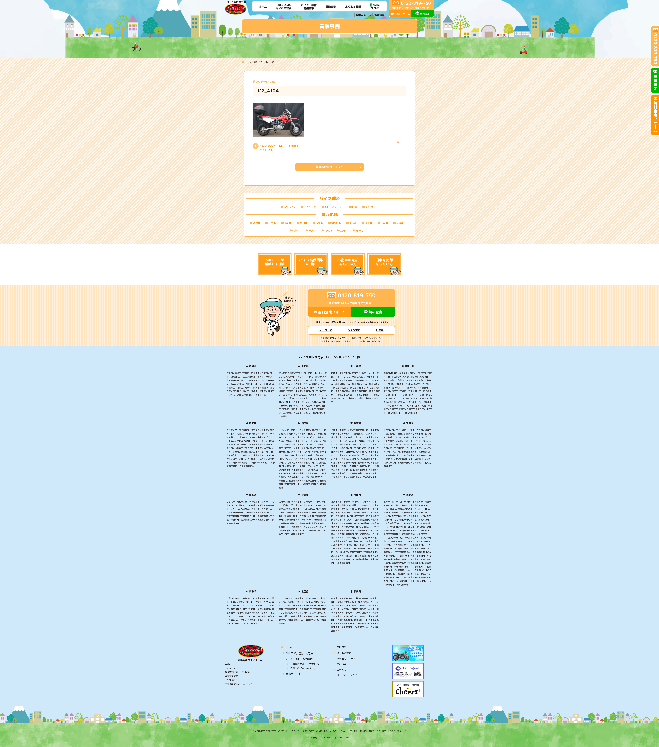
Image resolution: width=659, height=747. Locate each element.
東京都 (352, 223)
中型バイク (310, 207)
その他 (369, 207)
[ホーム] (262, 6)
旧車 (354, 207)
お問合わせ (343, 669)
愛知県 (303, 223)
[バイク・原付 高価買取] (308, 6)
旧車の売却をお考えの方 (303, 668)
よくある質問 (344, 653)
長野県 (344, 230)
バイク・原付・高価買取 (299, 659)
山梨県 (319, 223)
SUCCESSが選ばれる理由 (299, 653)
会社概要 (379, 14)
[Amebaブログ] (375, 6)
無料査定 (425, 13)
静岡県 (288, 223)
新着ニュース (363, 14)
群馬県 (312, 230)
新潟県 (256, 223)
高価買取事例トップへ (329, 167)
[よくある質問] (353, 6)
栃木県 (296, 230)
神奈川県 (336, 223)
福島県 (328, 230)
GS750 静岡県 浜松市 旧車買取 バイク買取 (281, 148)
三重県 (272, 223)
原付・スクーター (334, 207)
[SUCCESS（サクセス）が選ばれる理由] (283, 6)
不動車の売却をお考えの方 (304, 663)
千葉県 (384, 223)
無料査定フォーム (400, 13)
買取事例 (341, 647)
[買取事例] (331, 6)
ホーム (288, 646)
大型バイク (290, 207)
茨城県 (399, 223)
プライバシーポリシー (349, 675)
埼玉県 (368, 223)
